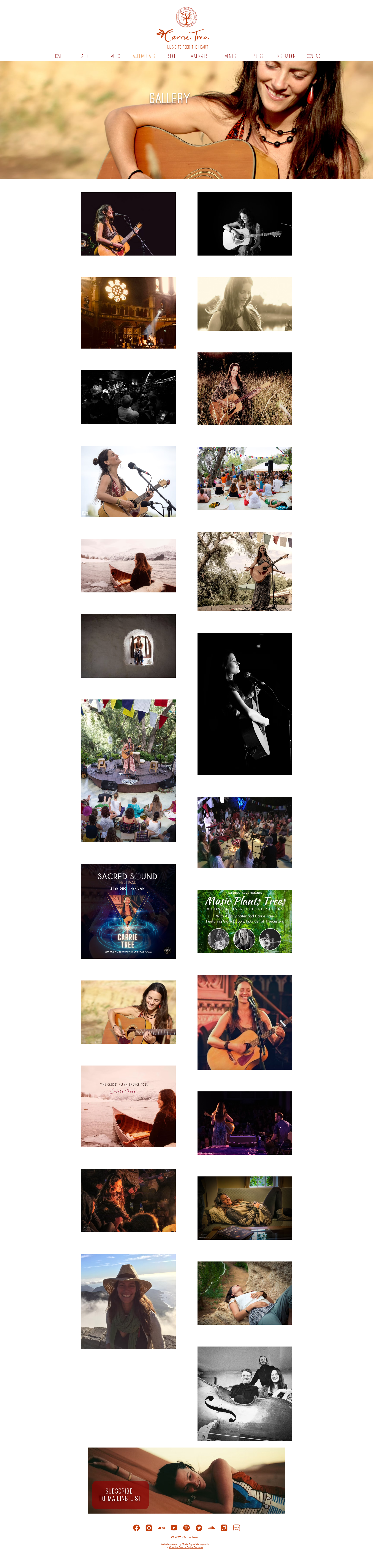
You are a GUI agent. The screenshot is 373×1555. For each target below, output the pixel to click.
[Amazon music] (236, 1528)
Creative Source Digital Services (186, 1547)
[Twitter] (199, 1528)
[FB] (136, 1528)
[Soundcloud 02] (211, 1528)
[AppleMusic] (224, 1528)
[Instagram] (149, 1528)
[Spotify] (186, 1528)
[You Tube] (174, 1528)
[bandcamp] (161, 1528)
